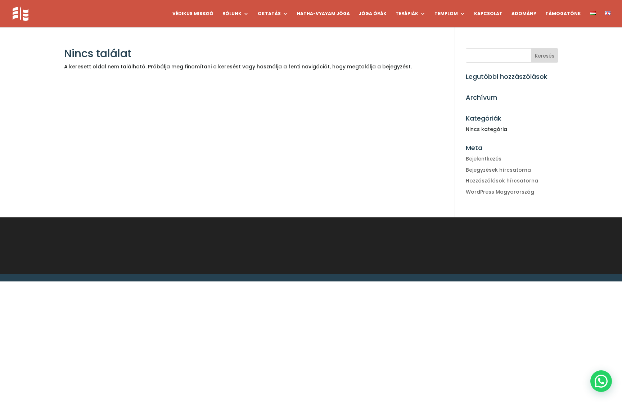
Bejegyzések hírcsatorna (498, 169)
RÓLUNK (232, 14)
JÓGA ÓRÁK (373, 14)
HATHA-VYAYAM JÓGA (323, 14)
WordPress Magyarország (500, 191)
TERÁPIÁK (407, 14)
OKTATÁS (269, 14)
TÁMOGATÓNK (563, 14)
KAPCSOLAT (488, 14)
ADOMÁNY (523, 14)
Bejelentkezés (483, 158)
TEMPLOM (446, 14)
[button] (601, 381)
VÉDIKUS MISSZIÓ (192, 14)
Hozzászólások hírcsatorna (502, 180)
